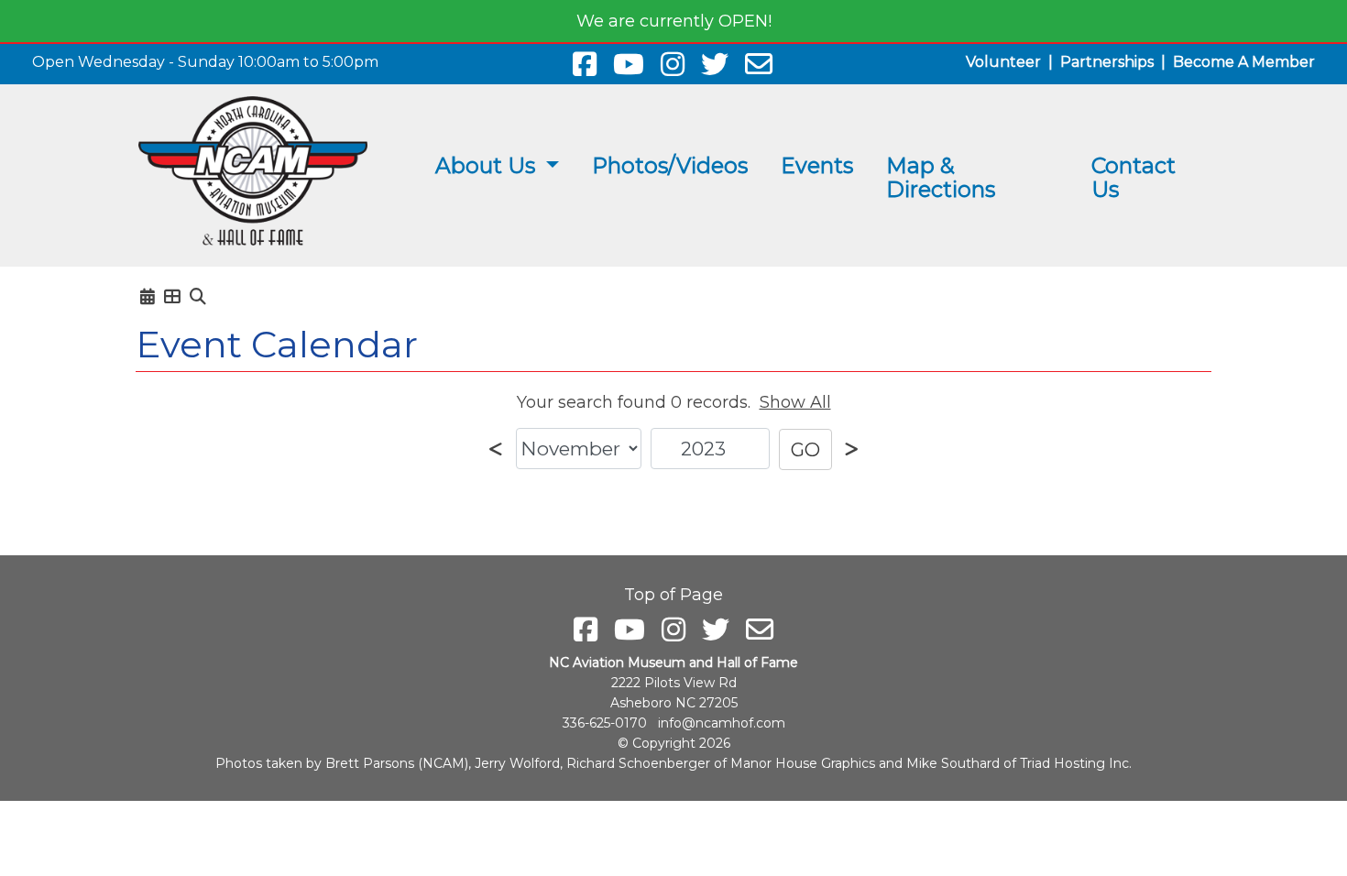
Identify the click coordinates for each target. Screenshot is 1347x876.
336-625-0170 (605, 723)
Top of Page (673, 595)
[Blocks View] (172, 297)
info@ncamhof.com (721, 723)
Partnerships (1107, 62)
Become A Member (1244, 62)
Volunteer (1003, 62)
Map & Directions (940, 177)
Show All (795, 402)
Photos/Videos (670, 165)
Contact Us (1133, 177)
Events (817, 165)
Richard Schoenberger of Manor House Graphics (720, 763)
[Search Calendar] (198, 297)
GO (805, 449)
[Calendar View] (147, 297)
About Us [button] (488, 165)
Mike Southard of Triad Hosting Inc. (1019, 763)
